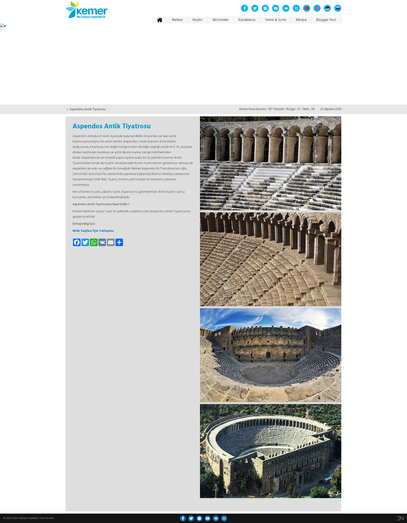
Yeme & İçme (275, 20)
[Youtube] (275, 8)
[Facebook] (244, 8)
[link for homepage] (87, 11)
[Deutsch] (327, 8)
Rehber (177, 20)
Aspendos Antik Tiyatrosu (88, 109)
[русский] (337, 8)
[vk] (285, 8)
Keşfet (198, 20)
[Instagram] (265, 8)
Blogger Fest (326, 20)
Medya (301, 20)
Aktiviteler (220, 20)
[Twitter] (254, 8)
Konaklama (246, 20)
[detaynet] (400, 518)
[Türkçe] (306, 8)
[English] (317, 8)
